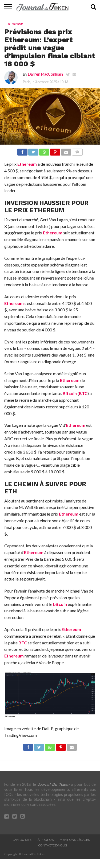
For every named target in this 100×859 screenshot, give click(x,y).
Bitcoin (70, 393)
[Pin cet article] (55, 150)
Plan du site (20, 840)
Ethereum (27, 164)
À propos (46, 840)
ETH (10, 491)
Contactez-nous (52, 845)
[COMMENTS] (77, 150)
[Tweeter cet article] (33, 150)
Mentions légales (75, 840)
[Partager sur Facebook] (22, 150)
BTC (83, 393)
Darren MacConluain (45, 74)
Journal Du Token (53, 784)
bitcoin (60, 604)
